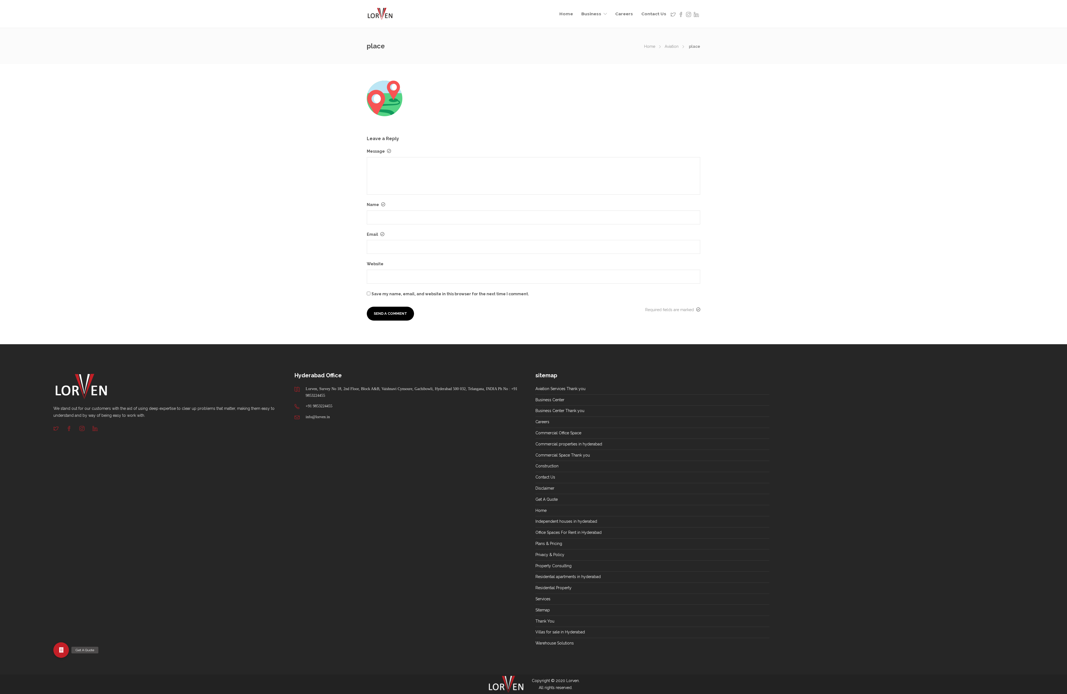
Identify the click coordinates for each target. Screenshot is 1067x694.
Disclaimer (544, 488)
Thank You (544, 621)
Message (376, 151)
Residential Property (553, 588)
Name (373, 204)
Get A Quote (546, 499)
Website (375, 264)
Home (566, 13)
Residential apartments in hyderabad (568, 576)
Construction (547, 466)
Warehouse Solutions (554, 643)
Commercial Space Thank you (562, 455)
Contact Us (653, 13)
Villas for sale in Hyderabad (560, 632)
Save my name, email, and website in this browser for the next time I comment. (450, 294)
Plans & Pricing (548, 543)
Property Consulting (553, 566)
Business (591, 13)
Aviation (672, 46)
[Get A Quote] (61, 651)
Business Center (549, 400)
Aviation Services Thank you (560, 388)
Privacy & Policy (549, 554)
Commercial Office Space (558, 433)
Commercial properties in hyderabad (568, 444)
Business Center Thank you (559, 410)
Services (542, 599)
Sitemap (542, 610)
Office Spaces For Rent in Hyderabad (568, 532)
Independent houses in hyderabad (566, 521)
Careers (624, 13)
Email (373, 234)
